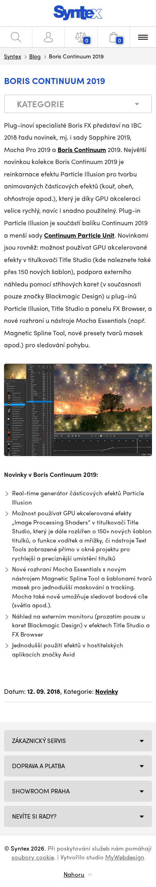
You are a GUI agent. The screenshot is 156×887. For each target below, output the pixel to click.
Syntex (12, 56)
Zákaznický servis (39, 740)
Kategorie (40, 103)
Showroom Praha (41, 791)
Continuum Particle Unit (79, 235)
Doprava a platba (38, 765)
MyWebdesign (124, 857)
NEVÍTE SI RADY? (34, 816)
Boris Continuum (82, 149)
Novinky (106, 691)
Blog (35, 56)
